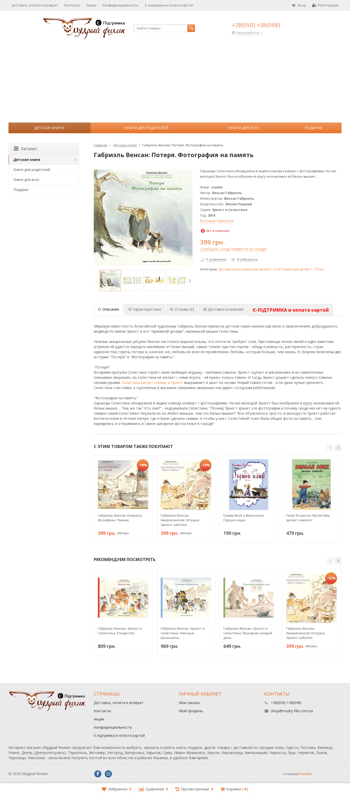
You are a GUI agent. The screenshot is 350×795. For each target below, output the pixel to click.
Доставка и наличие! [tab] (226, 309)
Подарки (313, 127)
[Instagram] (108, 774)
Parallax (306, 773)
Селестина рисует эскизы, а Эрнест (152, 382)
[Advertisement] (175, 84)
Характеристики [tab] (147, 309)
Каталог (29, 148)
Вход (302, 5)
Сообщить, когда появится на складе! (233, 249)
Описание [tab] (110, 309)
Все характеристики (216, 220)
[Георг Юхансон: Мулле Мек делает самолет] (311, 484)
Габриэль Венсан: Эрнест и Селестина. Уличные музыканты (183, 633)
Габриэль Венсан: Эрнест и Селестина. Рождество (120, 630)
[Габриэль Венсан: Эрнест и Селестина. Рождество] (123, 597)
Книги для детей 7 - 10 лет (303, 269)
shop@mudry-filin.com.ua (292, 710)
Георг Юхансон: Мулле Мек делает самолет (308, 517)
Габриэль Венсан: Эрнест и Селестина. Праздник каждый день (247, 633)
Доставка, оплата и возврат (35, 5)
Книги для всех (244, 127)
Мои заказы (189, 702)
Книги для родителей (146, 127)
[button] (330, 447)
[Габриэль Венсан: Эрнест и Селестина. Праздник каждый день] (248, 597)
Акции (91, 5)
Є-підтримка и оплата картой (169, 5)
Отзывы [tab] (184, 309)
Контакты (72, 5)
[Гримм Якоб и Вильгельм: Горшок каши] (248, 484)
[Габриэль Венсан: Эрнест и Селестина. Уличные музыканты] (186, 597)
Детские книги (49, 127)
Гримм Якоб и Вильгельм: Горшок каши (243, 517)
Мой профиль (191, 710)
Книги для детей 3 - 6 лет (262, 269)
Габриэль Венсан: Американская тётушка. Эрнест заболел (180, 520)
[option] (110, 280)
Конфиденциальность (120, 5)
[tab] (291, 310)
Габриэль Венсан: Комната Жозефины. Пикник (120, 517)
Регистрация (328, 5)
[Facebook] (98, 774)
